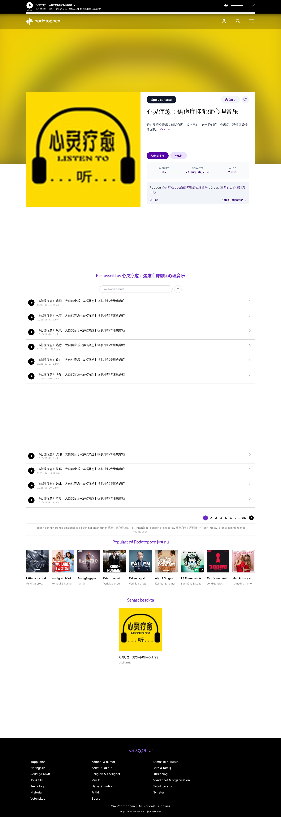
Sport (96, 798)
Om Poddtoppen (123, 806)
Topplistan (37, 762)
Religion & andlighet (106, 774)
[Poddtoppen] (43, 21)
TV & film (37, 780)
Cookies (164, 806)
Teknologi (37, 786)
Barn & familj (162, 768)
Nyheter (158, 792)
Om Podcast (146, 806)
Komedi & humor (103, 762)
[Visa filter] (178, 289)
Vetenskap (37, 798)
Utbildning (157, 155)
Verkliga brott (40, 774)
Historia (36, 792)
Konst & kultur (102, 768)
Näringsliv (37, 768)
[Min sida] (223, 21)
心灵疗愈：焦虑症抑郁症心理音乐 (185, 187)
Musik (178, 155)
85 (244, 518)
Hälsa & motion (103, 786)
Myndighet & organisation (171, 780)
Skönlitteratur (162, 786)
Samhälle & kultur (165, 762)
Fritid (95, 792)
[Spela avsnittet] (31, 302)
